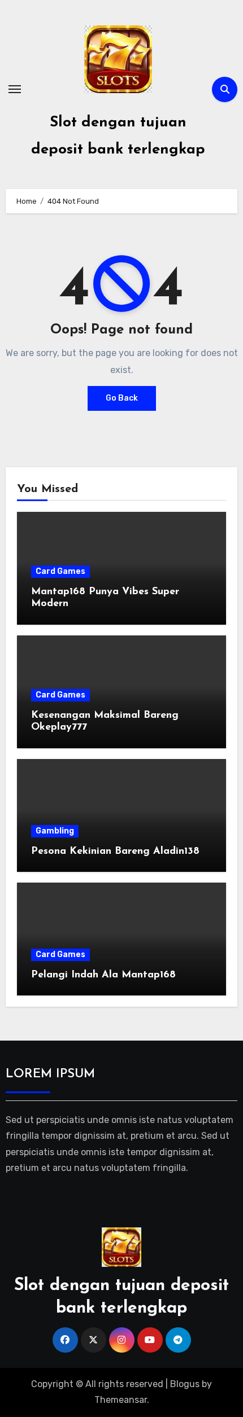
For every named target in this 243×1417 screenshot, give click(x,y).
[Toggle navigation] (15, 89)
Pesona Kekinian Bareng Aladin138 (115, 851)
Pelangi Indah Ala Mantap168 (103, 975)
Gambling (55, 831)
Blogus (184, 1384)
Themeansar (120, 1399)
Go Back (122, 398)
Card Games (60, 571)
